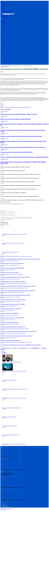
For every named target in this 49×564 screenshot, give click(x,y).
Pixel (28, 348)
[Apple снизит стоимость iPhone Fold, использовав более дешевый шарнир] (7, 370)
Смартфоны (4, 25)
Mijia (26, 348)
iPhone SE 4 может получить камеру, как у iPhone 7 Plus (12, 317)
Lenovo (18, 348)
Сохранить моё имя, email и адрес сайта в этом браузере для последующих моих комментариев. (17, 217)
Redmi (32, 348)
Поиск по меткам (5, 506)
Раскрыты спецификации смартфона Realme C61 (10, 340)
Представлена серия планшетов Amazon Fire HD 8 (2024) (12, 268)
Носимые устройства (6, 65)
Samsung (36, 348)
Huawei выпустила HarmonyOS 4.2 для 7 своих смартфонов (12, 299)
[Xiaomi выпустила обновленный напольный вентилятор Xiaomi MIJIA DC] (7, 233)
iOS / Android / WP (4, 31)
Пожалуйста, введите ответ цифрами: (6, 219)
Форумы (3, 9)
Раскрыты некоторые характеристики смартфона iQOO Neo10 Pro (13, 243)
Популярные (4, 352)
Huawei (3, 5)
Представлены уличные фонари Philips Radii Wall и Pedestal (12, 407)
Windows (44, 348)
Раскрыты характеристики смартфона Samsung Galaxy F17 (12, 326)
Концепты (3, 43)
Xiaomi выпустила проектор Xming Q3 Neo (9, 322)
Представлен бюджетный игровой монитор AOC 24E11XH (12, 304)
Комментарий (2, 210)
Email (1, 214)
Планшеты (3, 28)
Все (4, 54)
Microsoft (3, 7)
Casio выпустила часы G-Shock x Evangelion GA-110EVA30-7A (16, 152)
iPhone (15, 348)
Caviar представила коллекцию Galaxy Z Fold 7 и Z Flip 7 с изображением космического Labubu (20, 344)
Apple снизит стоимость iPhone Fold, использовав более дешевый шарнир (14, 499)
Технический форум (7, 12)
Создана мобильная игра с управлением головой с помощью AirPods (14, 277)
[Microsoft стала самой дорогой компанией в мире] (7, 251)
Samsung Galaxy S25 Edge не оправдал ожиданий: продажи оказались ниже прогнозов (18, 331)
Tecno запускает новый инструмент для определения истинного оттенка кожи (16, 335)
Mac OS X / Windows (5, 34)
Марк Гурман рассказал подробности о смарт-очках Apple (15, 119)
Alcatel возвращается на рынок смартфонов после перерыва (12, 281)
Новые (3, 351)
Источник (2, 103)
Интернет (3, 37)
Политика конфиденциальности (7, 507)
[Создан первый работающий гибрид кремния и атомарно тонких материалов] (7, 388)
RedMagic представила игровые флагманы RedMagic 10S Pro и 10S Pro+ (15, 295)
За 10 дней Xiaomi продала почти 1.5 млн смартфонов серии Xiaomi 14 (13, 443)
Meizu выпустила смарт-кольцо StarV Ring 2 (9, 272)
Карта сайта (4, 504)
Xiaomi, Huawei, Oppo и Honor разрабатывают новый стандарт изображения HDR (17, 290)
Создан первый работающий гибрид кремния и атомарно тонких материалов (15, 469)
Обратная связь (4, 505)
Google (3, 4)
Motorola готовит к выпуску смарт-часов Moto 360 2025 (12, 263)
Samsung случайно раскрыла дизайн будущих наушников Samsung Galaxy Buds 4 (21, 136)
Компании (3, 40)
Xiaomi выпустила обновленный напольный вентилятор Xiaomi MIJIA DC (14, 234)
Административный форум (8, 10)
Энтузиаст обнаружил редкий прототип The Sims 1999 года (12, 487)
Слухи (5, 63)
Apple (3, 1)
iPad (12, 348)
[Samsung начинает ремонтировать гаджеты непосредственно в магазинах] (7, 397)
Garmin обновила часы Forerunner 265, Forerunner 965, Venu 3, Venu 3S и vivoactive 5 (18, 286)
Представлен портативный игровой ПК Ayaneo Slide (11, 434)
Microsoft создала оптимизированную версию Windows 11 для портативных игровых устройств (20, 258)
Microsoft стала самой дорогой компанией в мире (10, 252)
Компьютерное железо (8, 11)
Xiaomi (3, 3)
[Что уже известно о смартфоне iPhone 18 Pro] (7, 379)
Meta (20, 348)
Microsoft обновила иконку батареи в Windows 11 (10, 308)
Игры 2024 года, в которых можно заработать (9, 425)
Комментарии (4, 353)
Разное (5, 60)
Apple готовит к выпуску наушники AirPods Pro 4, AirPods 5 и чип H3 (18, 114)
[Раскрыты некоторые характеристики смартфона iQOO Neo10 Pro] (7, 242)
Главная (1, 65)
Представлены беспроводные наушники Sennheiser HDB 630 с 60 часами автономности (23, 147)
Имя (1, 212)
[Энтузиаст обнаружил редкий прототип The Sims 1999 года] (7, 361)
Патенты (5, 57)
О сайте (3, 503)
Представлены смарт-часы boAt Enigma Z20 (9, 313)
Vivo (3, 6)
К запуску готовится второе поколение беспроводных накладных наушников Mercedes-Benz (24, 157)
